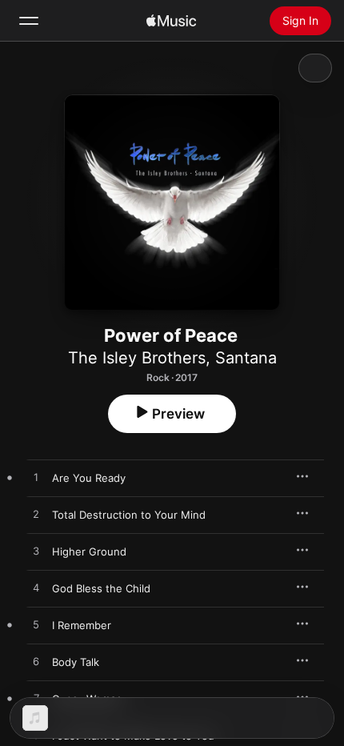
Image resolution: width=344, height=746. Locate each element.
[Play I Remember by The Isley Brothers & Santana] (36, 625)
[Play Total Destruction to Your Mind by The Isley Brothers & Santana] (36, 514)
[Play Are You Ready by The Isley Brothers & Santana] (36, 478)
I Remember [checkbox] (81, 625)
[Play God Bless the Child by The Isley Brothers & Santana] (36, 588)
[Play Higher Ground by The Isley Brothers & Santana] (36, 551)
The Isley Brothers (137, 357)
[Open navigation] (28, 20)
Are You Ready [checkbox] (89, 477)
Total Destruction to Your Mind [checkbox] (129, 514)
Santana (246, 357)
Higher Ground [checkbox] (89, 551)
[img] (171, 21)
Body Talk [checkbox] (75, 662)
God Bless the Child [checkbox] (101, 588)
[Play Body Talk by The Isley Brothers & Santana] (36, 662)
